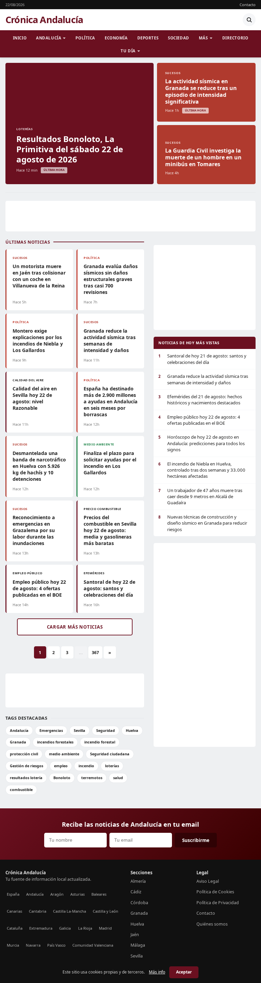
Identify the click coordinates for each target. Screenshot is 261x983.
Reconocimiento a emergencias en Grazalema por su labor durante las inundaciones (34, 530)
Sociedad (178, 37)
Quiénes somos (212, 924)
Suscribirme (195, 840)
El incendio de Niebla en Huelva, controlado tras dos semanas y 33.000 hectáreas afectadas (201, 470)
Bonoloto (61, 777)
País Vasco (56, 945)
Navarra (33, 945)
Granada (18, 741)
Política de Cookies (215, 892)
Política (85, 37)
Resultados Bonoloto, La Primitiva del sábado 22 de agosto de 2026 (69, 149)
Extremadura (40, 928)
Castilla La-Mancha (69, 911)
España (13, 894)
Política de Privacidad (217, 903)
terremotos (91, 777)
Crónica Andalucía (44, 20)
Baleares (98, 894)
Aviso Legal (207, 881)
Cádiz (135, 892)
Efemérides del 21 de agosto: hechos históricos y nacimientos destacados (200, 399)
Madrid (105, 928)
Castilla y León (105, 911)
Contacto (248, 4)
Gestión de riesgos (26, 765)
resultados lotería (26, 777)
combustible (21, 789)
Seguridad (105, 730)
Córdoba (139, 903)
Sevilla (79, 730)
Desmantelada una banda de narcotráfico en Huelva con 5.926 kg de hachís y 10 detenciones (39, 466)
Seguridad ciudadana (109, 753)
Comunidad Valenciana (92, 945)
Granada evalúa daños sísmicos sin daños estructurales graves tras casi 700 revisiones (111, 279)
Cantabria (37, 911)
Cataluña (14, 928)
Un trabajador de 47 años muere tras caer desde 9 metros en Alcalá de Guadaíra (200, 496)
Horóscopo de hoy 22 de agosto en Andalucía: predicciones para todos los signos (201, 443)
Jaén (134, 934)
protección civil (24, 753)
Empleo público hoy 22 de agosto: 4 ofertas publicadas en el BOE (39, 588)
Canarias (14, 911)
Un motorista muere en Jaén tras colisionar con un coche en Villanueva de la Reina (39, 276)
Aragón (57, 894)
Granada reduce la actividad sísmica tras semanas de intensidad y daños (110, 340)
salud (118, 777)
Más (203, 37)
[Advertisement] (130, 216)
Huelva (132, 730)
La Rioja (85, 928)
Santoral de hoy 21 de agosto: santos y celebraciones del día (202, 359)
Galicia (65, 928)
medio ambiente (64, 753)
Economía (116, 37)
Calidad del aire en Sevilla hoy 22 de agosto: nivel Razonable (35, 398)
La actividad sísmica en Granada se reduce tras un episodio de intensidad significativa (201, 91)
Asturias (77, 894)
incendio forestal (99, 741)
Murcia (13, 945)
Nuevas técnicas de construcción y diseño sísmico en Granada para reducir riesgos (202, 523)
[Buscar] (249, 19)
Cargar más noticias (75, 627)
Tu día (128, 50)
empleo (61, 765)
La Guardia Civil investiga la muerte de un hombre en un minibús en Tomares (203, 157)
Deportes (148, 37)
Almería (138, 881)
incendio (86, 765)
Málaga (137, 945)
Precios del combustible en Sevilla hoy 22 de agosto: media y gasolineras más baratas (110, 530)
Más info (157, 972)
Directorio (235, 37)
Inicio (20, 37)
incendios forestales (55, 741)
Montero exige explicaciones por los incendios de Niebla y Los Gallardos (38, 340)
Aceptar (184, 972)
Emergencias (51, 730)
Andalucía (48, 37)
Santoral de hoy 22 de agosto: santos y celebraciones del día (109, 588)
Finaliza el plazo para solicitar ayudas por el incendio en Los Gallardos (110, 463)
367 (95, 652)
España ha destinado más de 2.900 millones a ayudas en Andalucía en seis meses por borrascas (111, 401)
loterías (112, 765)
